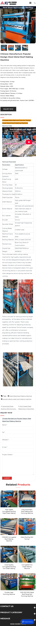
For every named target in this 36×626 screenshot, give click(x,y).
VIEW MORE (10, 504)
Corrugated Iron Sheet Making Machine (27, 566)
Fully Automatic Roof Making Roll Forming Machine (27, 511)
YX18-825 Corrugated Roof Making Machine (9, 539)
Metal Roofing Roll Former (27, 538)
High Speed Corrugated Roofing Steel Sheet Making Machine (9, 511)
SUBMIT (7, 478)
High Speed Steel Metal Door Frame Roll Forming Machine (26, 408)
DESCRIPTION (6, 114)
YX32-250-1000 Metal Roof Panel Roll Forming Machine (27, 594)
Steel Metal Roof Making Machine (20, 396)
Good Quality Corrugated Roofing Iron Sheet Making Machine (9, 566)
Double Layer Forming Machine (9, 593)
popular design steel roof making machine (16, 399)
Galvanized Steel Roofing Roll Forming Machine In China (8, 408)
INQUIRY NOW (8, 109)
